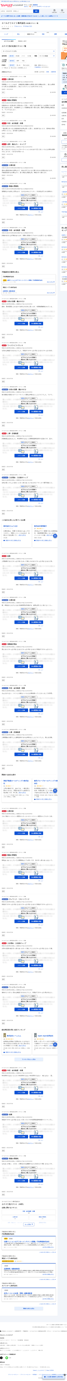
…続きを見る (21, 535)
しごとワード (34, 1350)
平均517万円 (28, 26)
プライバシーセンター (25, 1374)
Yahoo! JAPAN (50, 1370)
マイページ (13, 1340)
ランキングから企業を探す (24, 1345)
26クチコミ (19, 26)
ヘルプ (41, 212)
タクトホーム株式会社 (9, 1286)
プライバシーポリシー (13, 1374)
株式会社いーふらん (14, 1036)
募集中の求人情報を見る (13, 540)
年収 (45, 33)
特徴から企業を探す (11, 1345)
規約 (35, 1374)
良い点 (18, 65)
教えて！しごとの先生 (5, 1350)
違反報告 (54, 92)
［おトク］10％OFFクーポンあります (40, 6)
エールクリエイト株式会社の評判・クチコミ (40, 1331)
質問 (55, 34)
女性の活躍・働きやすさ (16, 301)
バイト (23, 56)
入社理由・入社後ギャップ (18, 477)
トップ (6, 34)
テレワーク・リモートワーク (19, 899)
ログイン (26, 6)
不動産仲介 (25, 1331)
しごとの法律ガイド (16, 1350)
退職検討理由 (12, 644)
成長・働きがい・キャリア (16, 144)
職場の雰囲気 (12, 100)
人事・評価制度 (12, 433)
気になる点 (26, 65)
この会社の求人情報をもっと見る (47, 1252)
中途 (23, 60)
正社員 (17, 56)
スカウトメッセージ (4, 1340)
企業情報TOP (18, 1331)
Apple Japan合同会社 (45, 1036)
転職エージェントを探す (37, 1345)
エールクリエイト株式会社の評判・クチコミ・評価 (14, 76)
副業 (8, 556)
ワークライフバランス (15, 345)
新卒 (18, 60)
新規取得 (35, 5)
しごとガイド (26, 1350)
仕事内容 (10, 79)
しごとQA (62, 12)
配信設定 (26, 1340)
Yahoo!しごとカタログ (7, 1331)
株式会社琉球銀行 (40, 526)
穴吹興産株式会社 (8, 1234)
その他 (29, 56)
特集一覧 (40, 1350)
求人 (18, 34)
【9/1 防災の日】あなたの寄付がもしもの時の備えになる (15, 1)
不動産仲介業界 (5, 28)
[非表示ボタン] (65, 1375)
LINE (10, 1357)
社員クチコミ (31, 33)
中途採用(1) (38, 67)
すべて (11, 56)
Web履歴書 (20, 1340)
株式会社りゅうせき (10, 526)
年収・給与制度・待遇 (15, 123)
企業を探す (54, 12)
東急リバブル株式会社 (9, 1258)
